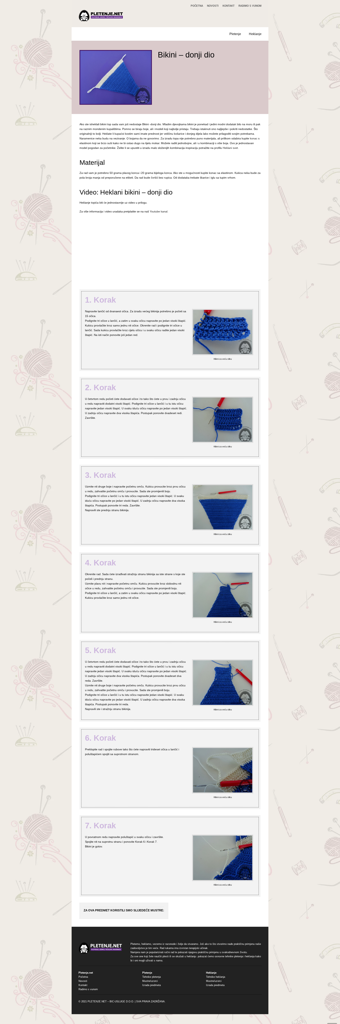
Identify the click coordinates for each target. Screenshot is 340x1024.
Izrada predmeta (151, 985)
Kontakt (229, 5)
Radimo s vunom (249, 5)
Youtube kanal (158, 211)
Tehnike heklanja (215, 977)
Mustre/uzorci (150, 981)
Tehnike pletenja (151, 977)
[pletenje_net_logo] (101, 15)
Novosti (213, 5)
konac (253, 138)
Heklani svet (230, 147)
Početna (197, 5)
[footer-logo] (100, 948)
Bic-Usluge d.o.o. (122, 1001)
